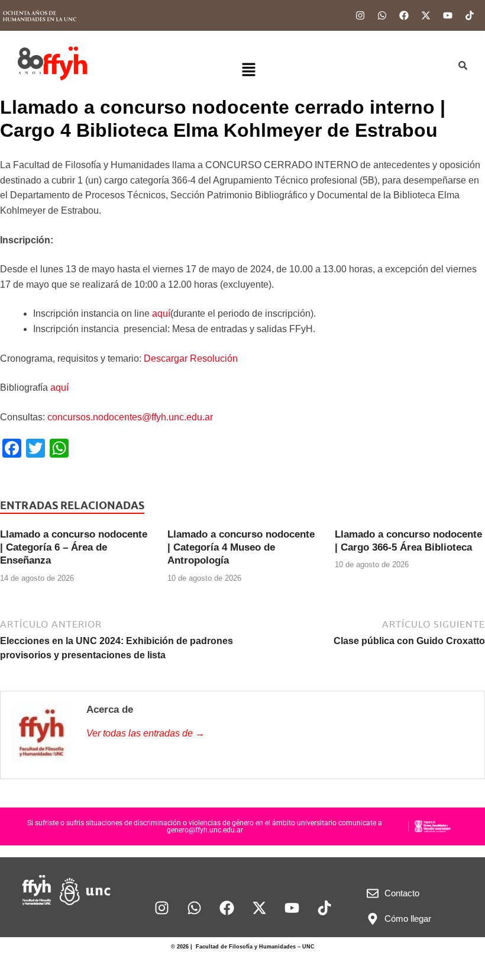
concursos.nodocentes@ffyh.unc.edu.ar (130, 417)
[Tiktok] (469, 15)
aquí (161, 313)
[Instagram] (360, 15)
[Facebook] (404, 15)
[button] (249, 70)
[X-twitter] (425, 15)
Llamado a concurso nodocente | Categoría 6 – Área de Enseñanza (73, 547)
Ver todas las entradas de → (145, 733)
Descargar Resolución (191, 358)
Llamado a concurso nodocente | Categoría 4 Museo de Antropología (241, 547)
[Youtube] (447, 15)
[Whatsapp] (382, 15)
